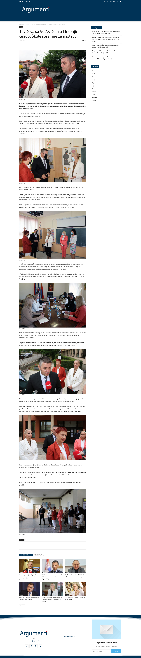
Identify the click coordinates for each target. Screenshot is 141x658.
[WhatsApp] (30, 45)
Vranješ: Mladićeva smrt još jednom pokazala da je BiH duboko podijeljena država (106, 52)
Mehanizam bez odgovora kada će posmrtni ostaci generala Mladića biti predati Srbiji (106, 58)
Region (49, 19)
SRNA (26, 540)
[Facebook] (107, 1)
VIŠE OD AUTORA (39, 555)
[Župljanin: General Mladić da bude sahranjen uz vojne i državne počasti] (75, 566)
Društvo (61, 19)
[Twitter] (117, 1)
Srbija (42, 19)
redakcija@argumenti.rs (33, 641)
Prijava (116, 651)
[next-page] (23, 605)
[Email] (43, 45)
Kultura (69, 19)
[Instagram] (110, 1)
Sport (76, 19)
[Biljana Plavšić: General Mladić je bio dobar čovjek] (75, 589)
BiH (37, 19)
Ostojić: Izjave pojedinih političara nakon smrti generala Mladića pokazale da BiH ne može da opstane (29, 577)
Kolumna (91, 19)
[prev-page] (20, 605)
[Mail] (114, 1)
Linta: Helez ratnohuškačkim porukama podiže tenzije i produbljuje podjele (105, 46)
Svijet (55, 19)
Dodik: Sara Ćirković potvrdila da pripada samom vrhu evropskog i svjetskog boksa (106, 32)
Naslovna (23, 19)
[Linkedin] (39, 45)
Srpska (31, 19)
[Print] (48, 45)
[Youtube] (120, 1)
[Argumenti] (33, 634)
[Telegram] (34, 45)
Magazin (83, 19)
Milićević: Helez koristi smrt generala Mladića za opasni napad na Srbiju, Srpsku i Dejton (52, 577)
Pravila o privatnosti (69, 636)
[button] (104, 1)
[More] (52, 45)
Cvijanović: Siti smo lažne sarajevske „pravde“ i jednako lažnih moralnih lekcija (52, 599)
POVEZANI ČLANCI (26, 555)
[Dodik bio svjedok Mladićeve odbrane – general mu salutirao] (29, 589)
